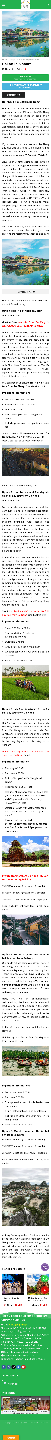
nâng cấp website (25, 1422)
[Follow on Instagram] (9, 1367)
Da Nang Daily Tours (30, 59)
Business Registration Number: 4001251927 (26, 1334)
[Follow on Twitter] (18, 1367)
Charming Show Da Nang (11, 1299)
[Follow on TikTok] (13, 1367)
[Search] (48, 4)
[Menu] (3, 4)
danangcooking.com (23, 1355)
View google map (18, 1324)
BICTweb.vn (42, 1422)
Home (4, 59)
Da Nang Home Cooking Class (29, 1358)
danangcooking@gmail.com (24, 1352)
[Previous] (3, 1275)
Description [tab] (13, 94)
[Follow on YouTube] (23, 1367)
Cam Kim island (11, 510)
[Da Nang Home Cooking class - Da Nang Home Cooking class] (25, 4)
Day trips (14, 59)
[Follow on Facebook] (3, 1367)
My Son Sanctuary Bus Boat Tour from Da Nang (37, 1299)
